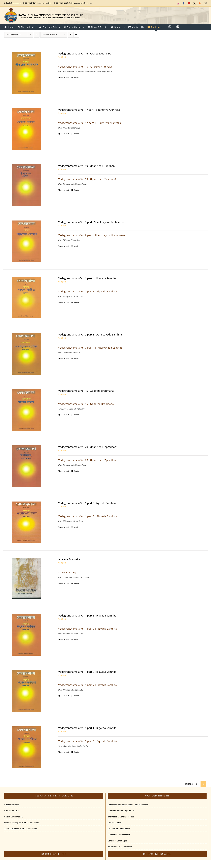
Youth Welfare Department (120, 846)
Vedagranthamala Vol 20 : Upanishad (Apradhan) (87, 447)
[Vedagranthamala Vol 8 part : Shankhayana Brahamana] (26, 241)
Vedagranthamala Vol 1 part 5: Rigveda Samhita (87, 503)
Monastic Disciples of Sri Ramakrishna (21, 822)
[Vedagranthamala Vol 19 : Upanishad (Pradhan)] (26, 185)
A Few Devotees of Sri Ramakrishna (20, 829)
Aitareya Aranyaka (69, 559)
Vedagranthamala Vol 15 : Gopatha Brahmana (86, 390)
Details (76, 78)
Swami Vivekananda (13, 817)
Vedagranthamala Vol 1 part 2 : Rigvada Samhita (87, 671)
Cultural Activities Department (121, 811)
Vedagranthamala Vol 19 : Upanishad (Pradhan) (86, 166)
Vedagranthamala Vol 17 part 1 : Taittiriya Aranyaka (89, 109)
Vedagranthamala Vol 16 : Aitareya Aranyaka (85, 53)
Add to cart (64, 78)
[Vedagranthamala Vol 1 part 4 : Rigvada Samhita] (26, 297)
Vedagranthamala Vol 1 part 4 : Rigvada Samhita (87, 278)
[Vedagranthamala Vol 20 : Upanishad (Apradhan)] (26, 466)
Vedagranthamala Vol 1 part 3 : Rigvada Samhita (87, 615)
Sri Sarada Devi (11, 811)
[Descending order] (36, 35)
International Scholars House (121, 817)
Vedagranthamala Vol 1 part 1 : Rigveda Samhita (87, 728)
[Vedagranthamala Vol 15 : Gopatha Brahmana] (26, 410)
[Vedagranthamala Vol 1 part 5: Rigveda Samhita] (26, 522)
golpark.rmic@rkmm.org (83, 3)
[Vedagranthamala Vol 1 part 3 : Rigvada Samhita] (26, 635)
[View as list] (76, 34)
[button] (178, 27)
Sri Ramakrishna (11, 805)
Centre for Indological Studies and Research (128, 805)
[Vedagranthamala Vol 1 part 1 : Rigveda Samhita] (26, 747)
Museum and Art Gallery (119, 829)
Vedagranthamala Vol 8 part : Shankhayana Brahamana (91, 222)
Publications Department (119, 835)
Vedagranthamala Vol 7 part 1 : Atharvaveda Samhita (90, 334)
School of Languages (117, 841)
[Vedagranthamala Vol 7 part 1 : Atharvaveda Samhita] (26, 354)
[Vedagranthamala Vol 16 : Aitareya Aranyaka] (26, 73)
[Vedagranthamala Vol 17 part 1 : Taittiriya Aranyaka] (26, 129)
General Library (115, 822)
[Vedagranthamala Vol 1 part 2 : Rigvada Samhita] (26, 691)
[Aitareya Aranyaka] (26, 578)
